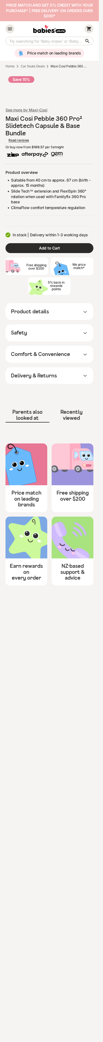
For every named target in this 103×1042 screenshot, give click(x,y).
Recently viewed (71, 415)
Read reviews (19, 140)
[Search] (87, 41)
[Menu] (9, 28)
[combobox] (49, 41)
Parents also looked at (27, 415)
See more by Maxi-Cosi (26, 110)
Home (10, 66)
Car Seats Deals (32, 66)
